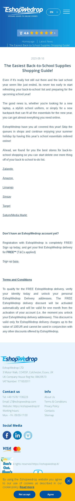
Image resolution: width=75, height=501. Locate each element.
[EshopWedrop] (23, 12)
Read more (27, 487)
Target (6, 205)
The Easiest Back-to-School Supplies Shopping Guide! (39, 45)
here (15, 261)
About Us (49, 397)
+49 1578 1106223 (17, 397)
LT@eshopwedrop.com (23, 401)
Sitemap (49, 415)
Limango (8, 187)
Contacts (49, 410)
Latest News (46, 41)
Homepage (28, 41)
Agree (50, 494)
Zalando (8, 168)
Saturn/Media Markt (15, 215)
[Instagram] (17, 435)
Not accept (24, 494)
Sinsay (7, 196)
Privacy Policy (51, 406)
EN (51, 12)
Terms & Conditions (55, 401)
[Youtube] (28, 435)
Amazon (8, 178)
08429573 (40, 376)
